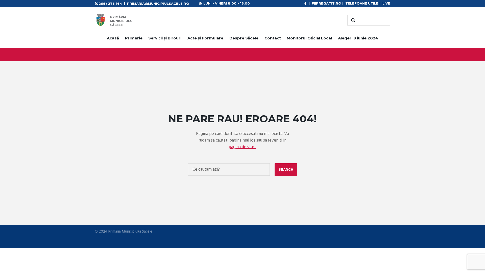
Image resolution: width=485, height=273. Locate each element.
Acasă (113, 38)
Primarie (133, 38)
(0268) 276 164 (108, 4)
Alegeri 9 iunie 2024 (358, 38)
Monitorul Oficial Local (309, 38)
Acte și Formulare (205, 38)
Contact (272, 38)
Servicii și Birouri (164, 38)
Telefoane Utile (361, 3)
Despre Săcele (243, 38)
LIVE (386, 3)
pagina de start (242, 147)
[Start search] (352, 20)
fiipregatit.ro (326, 3)
